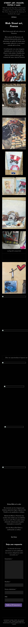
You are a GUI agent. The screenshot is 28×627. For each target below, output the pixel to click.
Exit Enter (14, 537)
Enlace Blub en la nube (14, 504)
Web (6, 596)
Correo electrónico (10, 589)
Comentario (8, 559)
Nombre (7, 581)
